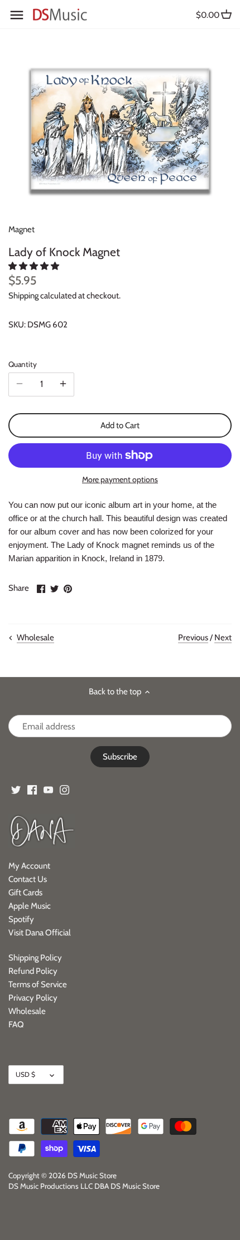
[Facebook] (32, 789)
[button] (34, 266)
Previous (193, 638)
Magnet (21, 229)
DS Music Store (92, 1175)
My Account (29, 866)
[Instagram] (64, 789)
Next (223, 638)
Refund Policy (32, 971)
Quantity (22, 364)
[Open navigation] (16, 15)
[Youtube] (48, 789)
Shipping (23, 296)
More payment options (120, 480)
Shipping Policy (35, 958)
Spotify (21, 919)
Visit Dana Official (39, 933)
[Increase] (63, 384)
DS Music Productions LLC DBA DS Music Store (84, 1186)
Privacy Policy (32, 998)
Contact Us (27, 879)
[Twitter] (16, 789)
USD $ (25, 1074)
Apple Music (29, 906)
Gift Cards (25, 893)
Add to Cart (120, 425)
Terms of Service (37, 984)
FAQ (16, 1025)
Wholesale (27, 1011)
